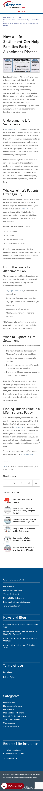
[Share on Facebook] (7, 483)
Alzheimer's (13, 466)
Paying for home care (14, 291)
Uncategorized (9, 723)
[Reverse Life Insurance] (17, 5)
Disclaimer (7, 672)
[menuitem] (36, 5)
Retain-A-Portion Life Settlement (16, 602)
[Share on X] (14, 483)
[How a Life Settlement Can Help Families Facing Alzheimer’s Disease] (21, 65)
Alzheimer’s (26, 209)
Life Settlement (9, 586)
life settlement (11, 129)
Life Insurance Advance (12, 590)
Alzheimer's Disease (26, 466)
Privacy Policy (9, 677)
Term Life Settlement (11, 606)
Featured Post (9, 702)
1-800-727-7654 (21, 11)
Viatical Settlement (11, 594)
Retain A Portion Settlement (14, 716)
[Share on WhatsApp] (21, 483)
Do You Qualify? (15, 786)
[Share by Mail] (36, 483)
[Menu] (36, 5)
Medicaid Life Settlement (13, 598)
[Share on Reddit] (28, 483)
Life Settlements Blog (12, 17)
